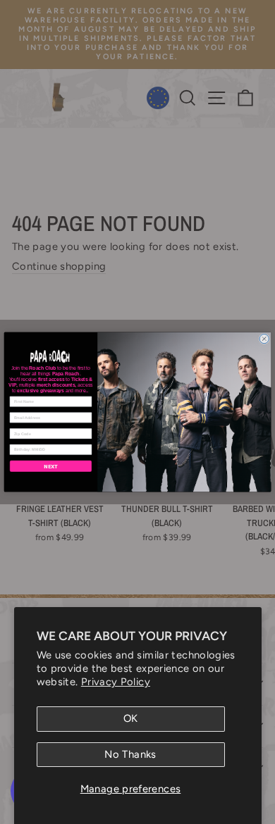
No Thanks (130, 754)
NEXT (51, 466)
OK (130, 718)
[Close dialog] (264, 338)
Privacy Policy (115, 681)
